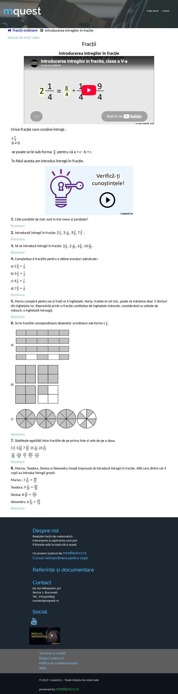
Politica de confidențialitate (58, 663)
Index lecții (152, 11)
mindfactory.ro (67, 689)
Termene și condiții (52, 653)
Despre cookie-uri (51, 658)
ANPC (43, 668)
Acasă (166, 11)
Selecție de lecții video (23, 38)
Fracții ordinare (24, 30)
